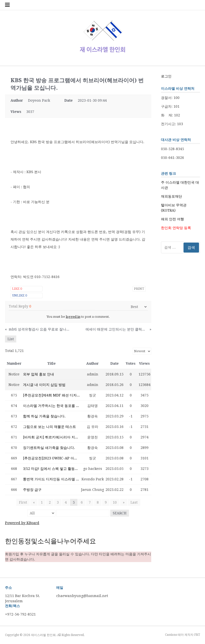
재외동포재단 (171, 196)
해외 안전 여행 (172, 219)
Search (119, 513)
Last (134, 502)
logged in (73, 317)
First (23, 502)
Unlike (19, 295)
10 (115, 502)
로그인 (166, 76)
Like (17, 289)
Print (139, 289)
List (11, 339)
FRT (197, 635)
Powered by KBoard (22, 523)
